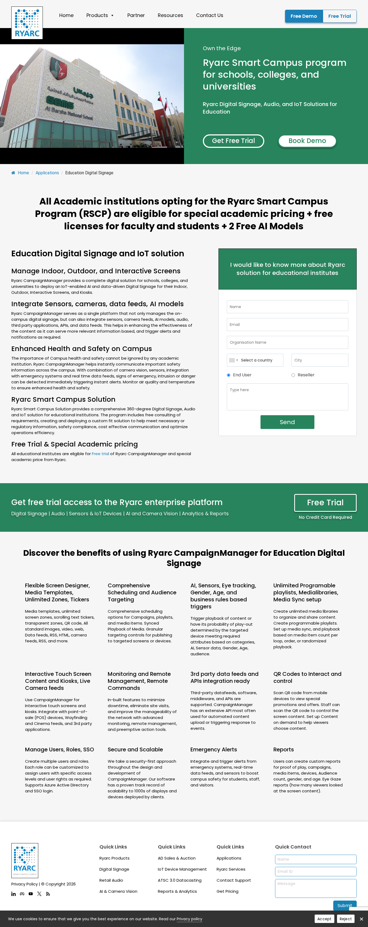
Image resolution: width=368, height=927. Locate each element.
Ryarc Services (231, 869)
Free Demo (304, 16)
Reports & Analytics (177, 891)
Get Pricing (227, 891)
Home (66, 15)
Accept (324, 919)
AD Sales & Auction (177, 858)
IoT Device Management (182, 869)
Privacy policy (189, 919)
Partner (136, 15)
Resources (170, 15)
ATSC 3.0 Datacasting (180, 880)
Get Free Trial (233, 140)
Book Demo (307, 140)
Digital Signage (114, 869)
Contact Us (209, 15)
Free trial (100, 453)
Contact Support (234, 880)
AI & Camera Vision (118, 891)
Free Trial (339, 16)
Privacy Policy (24, 884)
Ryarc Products (114, 858)
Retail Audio (111, 880)
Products (97, 15)
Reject (346, 919)
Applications (47, 172)
